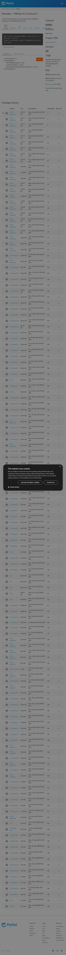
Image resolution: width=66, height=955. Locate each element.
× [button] (60, 466)
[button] (13, 487)
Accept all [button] (51, 482)
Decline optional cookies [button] (30, 482)
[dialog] (33, 477)
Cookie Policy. (38, 478)
